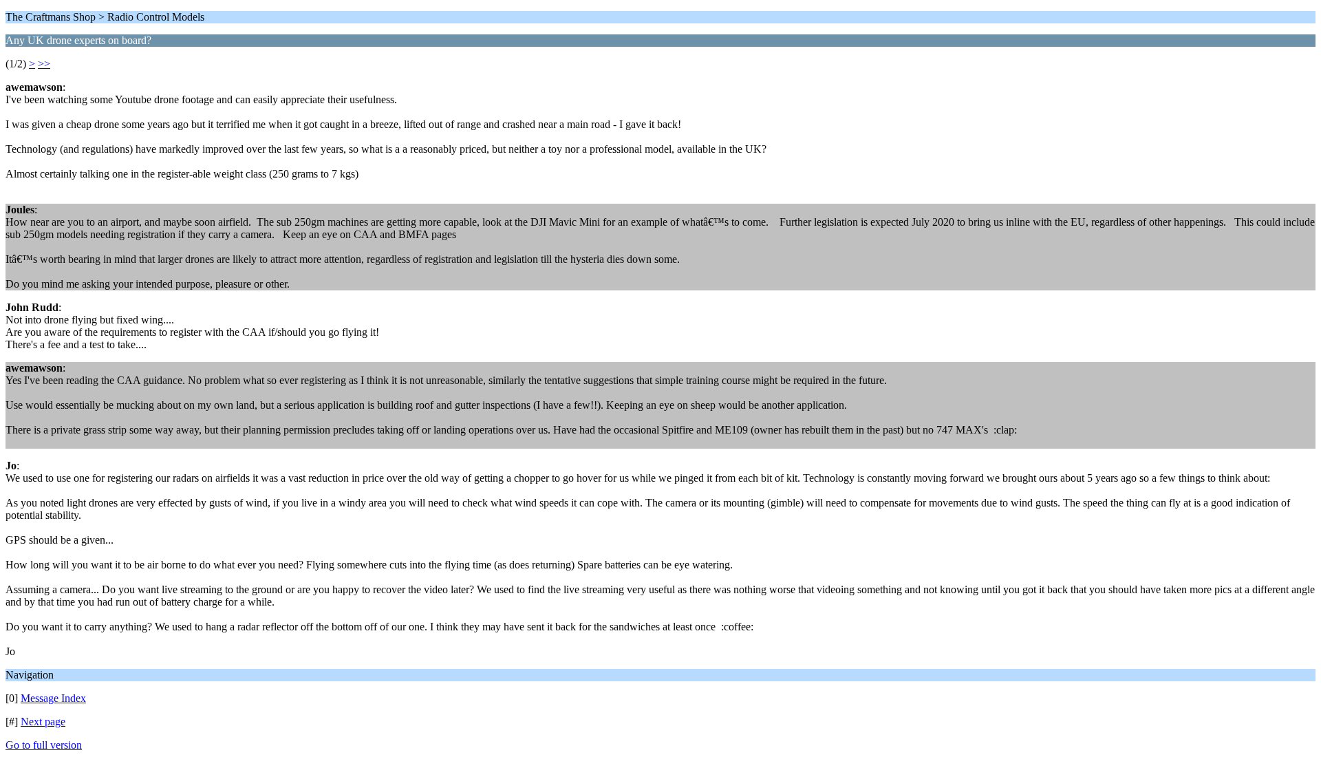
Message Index (53, 698)
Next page (43, 721)
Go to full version (44, 745)
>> (44, 64)
